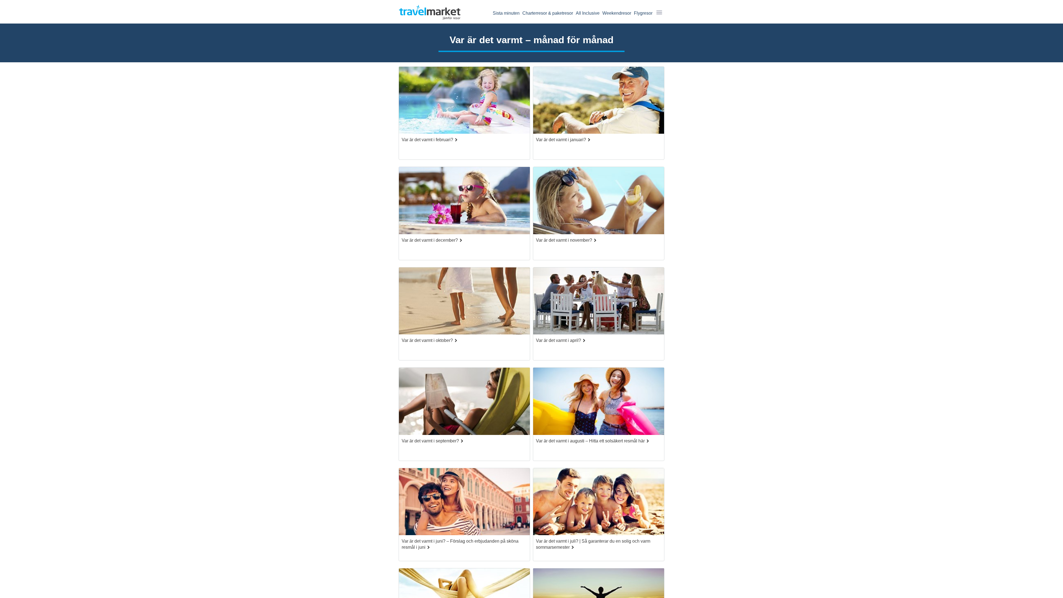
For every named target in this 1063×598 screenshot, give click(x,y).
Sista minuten (506, 13)
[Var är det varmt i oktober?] (464, 302)
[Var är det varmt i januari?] (598, 102)
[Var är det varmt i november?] (598, 202)
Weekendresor (616, 13)
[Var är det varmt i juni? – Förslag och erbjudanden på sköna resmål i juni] (464, 503)
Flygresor (643, 13)
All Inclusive (588, 13)
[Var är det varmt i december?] (464, 202)
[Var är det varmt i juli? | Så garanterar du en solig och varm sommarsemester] (598, 503)
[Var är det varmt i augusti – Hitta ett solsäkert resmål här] (598, 403)
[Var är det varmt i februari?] (464, 102)
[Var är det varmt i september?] (464, 403)
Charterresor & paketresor (547, 13)
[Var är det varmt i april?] (598, 302)
